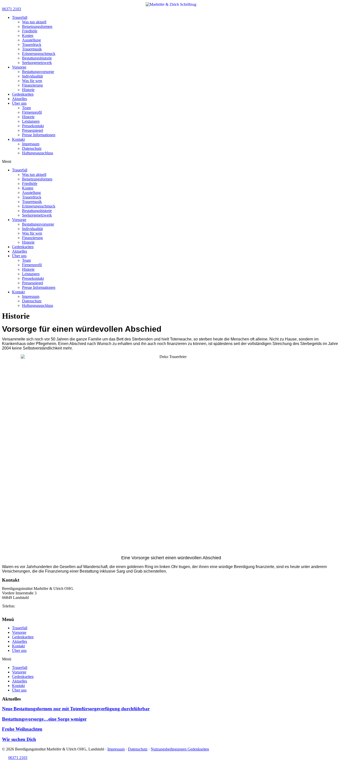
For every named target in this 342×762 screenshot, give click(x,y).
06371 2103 (25, 606)
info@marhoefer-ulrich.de (22, 610)
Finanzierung (32, 85)
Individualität (32, 76)
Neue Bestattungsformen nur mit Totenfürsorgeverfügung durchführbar (76, 708)
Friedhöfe (29, 31)
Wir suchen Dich (19, 739)
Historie (28, 90)
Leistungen (31, 121)
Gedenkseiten (23, 94)
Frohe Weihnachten (22, 729)
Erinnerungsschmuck (38, 53)
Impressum (30, 144)
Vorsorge (19, 67)
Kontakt (18, 139)
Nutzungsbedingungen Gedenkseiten (180, 749)
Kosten (27, 35)
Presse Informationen (38, 135)
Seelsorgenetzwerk (37, 62)
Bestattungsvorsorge (38, 72)
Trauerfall (19, 17)
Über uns (19, 103)
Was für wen (32, 81)
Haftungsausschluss (37, 153)
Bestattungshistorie (37, 58)
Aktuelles (19, 99)
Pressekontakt (33, 126)
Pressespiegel (32, 130)
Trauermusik (32, 49)
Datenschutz (32, 148)
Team (26, 108)
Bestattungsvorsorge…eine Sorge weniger (44, 719)
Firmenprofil (32, 112)
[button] (11, 9)
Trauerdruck (31, 44)
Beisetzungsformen (37, 26)
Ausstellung (31, 40)
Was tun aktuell (34, 22)
